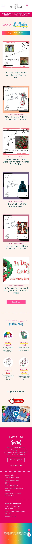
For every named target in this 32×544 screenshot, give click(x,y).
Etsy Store (9, 514)
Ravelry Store (10, 516)
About (7, 491)
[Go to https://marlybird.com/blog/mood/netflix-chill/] (24, 340)
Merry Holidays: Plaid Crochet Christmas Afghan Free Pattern (16, 161)
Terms (15, 539)
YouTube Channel (12, 509)
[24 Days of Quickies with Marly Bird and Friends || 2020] (16, 270)
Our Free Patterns (12, 480)
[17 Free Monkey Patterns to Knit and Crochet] (16, 99)
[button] (16, 414)
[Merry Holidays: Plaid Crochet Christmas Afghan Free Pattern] (16, 141)
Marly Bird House (11, 485)
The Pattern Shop (12, 478)
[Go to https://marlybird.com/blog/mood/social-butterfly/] (8, 341)
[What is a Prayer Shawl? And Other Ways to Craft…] (16, 54)
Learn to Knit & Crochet (14, 488)
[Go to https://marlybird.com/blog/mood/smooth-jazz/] (8, 369)
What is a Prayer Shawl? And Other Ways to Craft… (16, 75)
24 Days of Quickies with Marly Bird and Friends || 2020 (16, 290)
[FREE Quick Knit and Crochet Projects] (16, 185)
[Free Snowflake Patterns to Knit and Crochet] (16, 228)
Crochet (15, 70)
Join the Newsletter (12, 506)
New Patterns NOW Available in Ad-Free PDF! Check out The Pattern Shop (16, 14)
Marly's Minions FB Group (15, 511)
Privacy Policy (9, 539)
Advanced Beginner (19, 114)
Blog (7, 483)
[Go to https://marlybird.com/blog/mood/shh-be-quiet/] (24, 369)
